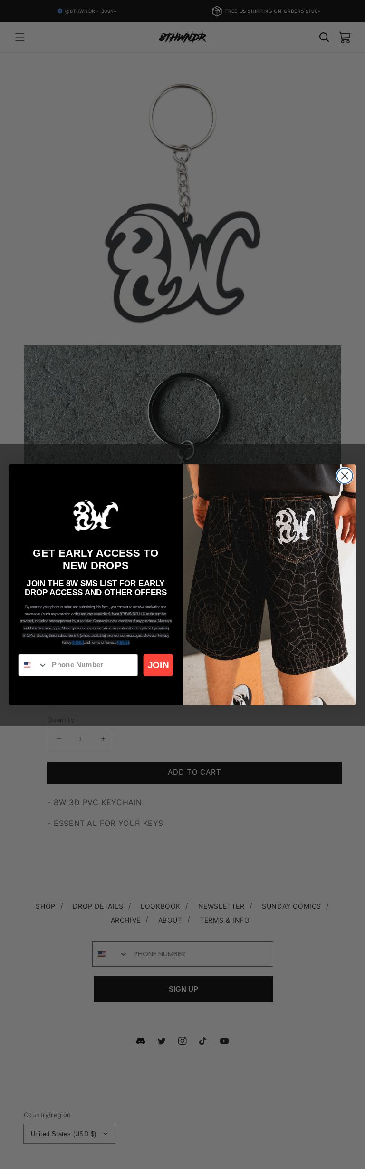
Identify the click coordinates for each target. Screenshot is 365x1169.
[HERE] (77, 642)
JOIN (158, 665)
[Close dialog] (345, 475)
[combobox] (33, 665)
